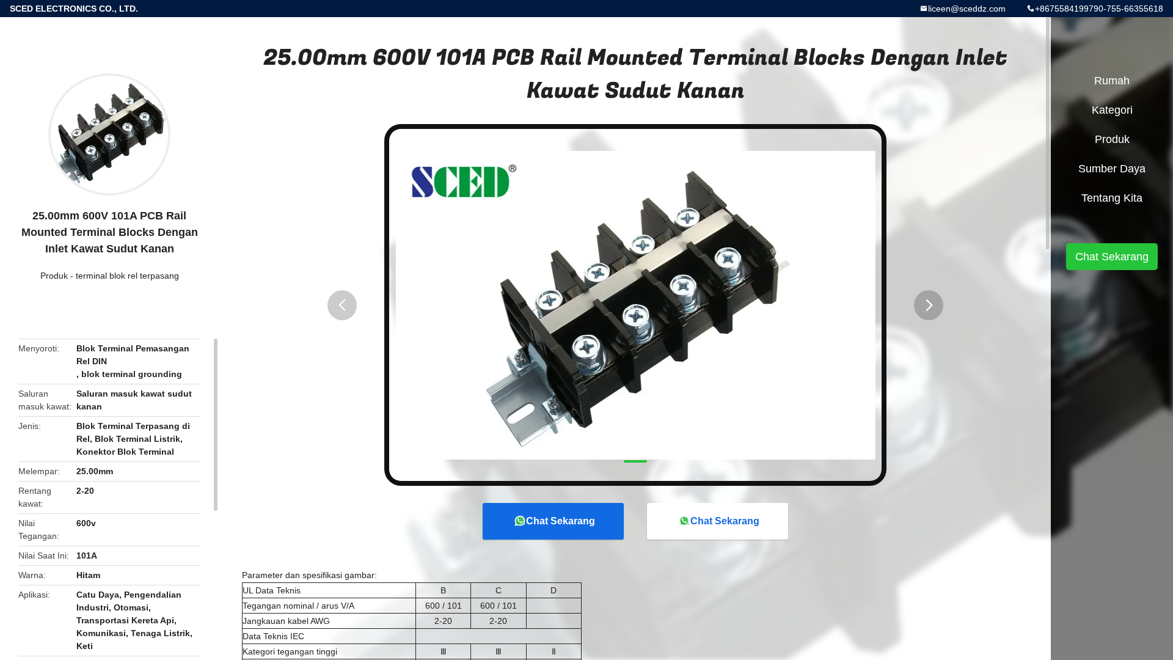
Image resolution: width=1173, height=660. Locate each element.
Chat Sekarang (560, 521)
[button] (342, 305)
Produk (54, 275)
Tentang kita (1111, 198)
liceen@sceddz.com (967, 8)
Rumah (1112, 81)
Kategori (1112, 110)
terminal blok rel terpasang (127, 275)
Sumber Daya (1112, 169)
